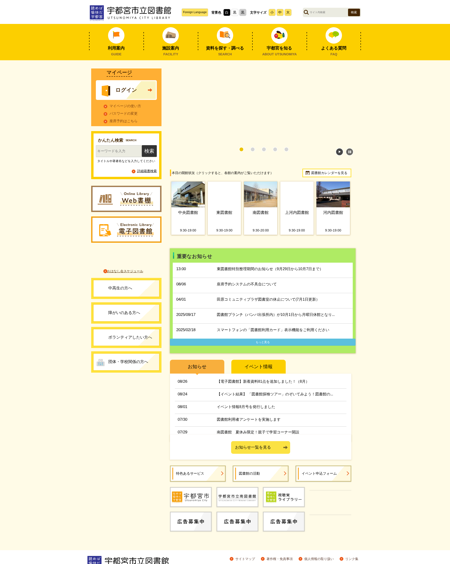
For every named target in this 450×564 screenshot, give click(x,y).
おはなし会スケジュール (125, 283)
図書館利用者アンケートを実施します (249, 419)
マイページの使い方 (125, 116)
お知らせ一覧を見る (253, 447)
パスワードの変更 (123, 123)
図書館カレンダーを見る (329, 173)
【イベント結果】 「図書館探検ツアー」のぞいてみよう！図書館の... (275, 394)
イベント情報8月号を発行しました (246, 407)
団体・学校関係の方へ (128, 374)
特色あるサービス (190, 473)
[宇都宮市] (191, 497)
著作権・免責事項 (279, 559)
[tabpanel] (260, 106)
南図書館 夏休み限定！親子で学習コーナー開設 (258, 432)
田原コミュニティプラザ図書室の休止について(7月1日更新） (268, 299)
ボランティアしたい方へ (130, 349)
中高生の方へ (120, 300)
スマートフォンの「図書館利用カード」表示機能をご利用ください (273, 330)
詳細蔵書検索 (147, 183)
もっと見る (263, 342)
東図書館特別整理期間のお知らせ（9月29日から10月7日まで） (270, 269)
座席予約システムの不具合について (247, 284)
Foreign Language (195, 12)
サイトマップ (245, 559)
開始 (339, 152)
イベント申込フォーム (319, 473)
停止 (349, 152)
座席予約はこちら (123, 131)
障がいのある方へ (124, 325)
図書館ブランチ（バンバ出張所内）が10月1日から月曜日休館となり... (276, 315)
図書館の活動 (249, 473)
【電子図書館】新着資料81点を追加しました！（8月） (263, 381)
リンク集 (351, 559)
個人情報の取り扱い (319, 559)
